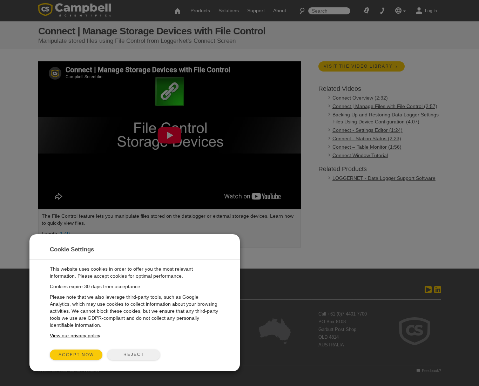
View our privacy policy (75, 335)
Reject (133, 354)
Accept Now (76, 354)
